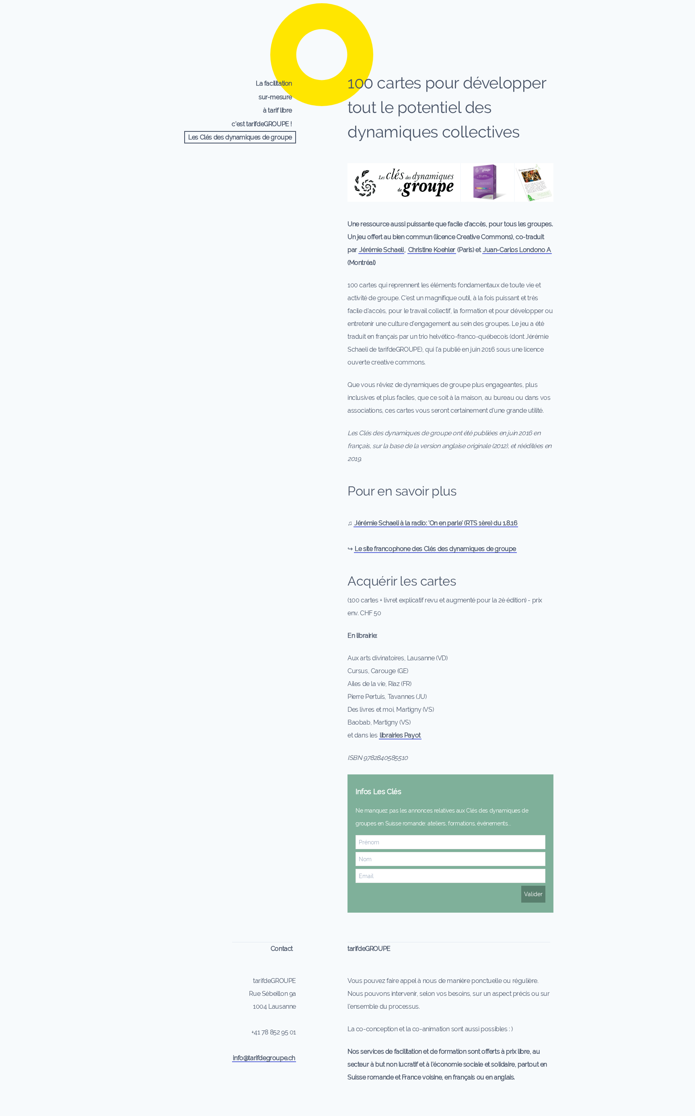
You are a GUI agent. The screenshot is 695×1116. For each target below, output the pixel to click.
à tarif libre (277, 110)
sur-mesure (275, 97)
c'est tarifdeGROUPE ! (262, 124)
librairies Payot (400, 735)
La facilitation (274, 83)
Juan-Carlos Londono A (517, 250)
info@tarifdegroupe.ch (264, 1058)
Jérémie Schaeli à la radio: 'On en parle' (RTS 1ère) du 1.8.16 (435, 523)
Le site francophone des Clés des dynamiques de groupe (435, 549)
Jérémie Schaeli (381, 250)
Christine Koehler (431, 250)
